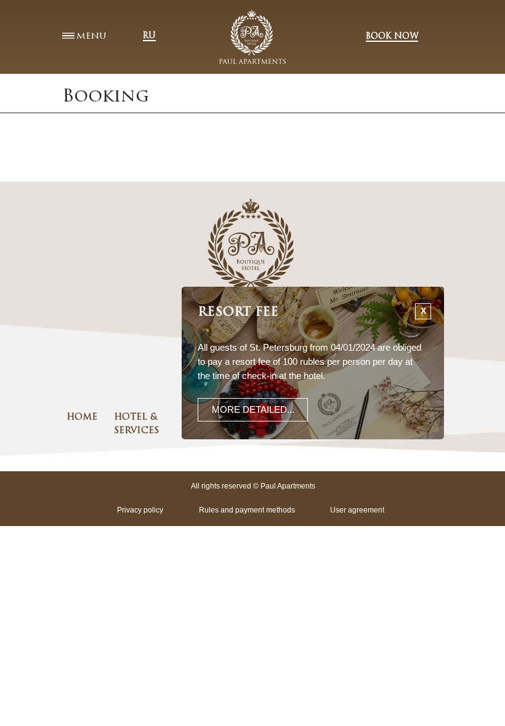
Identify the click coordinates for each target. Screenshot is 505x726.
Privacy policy (140, 510)
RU (149, 36)
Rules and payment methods (247, 510)
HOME (82, 417)
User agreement (357, 510)
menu (91, 36)
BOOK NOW (392, 37)
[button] (253, 409)
